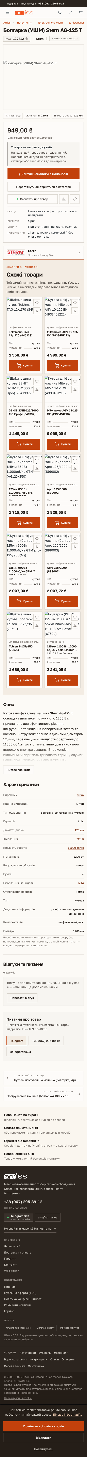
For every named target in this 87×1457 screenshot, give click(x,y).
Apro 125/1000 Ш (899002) (58, 490)
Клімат (54, 1359)
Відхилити (43, 1437)
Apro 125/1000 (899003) (57, 569)
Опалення (68, 1359)
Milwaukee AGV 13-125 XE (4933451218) (62, 412)
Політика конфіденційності (23, 1299)
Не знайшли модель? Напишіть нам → (30, 1228)
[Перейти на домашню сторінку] (34, 12)
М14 (81, 883)
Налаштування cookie (18, 1398)
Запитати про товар (34, 199)
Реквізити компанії (17, 1305)
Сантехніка (36, 1366)
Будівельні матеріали (53, 1352)
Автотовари (28, 1352)
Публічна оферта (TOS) (20, 1292)
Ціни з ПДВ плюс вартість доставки (30, 137)
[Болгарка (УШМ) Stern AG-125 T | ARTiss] (43, 77)
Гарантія (10, 1258)
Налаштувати (43, 1449)
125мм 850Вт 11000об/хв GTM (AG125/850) (20, 491)
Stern (80, 795)
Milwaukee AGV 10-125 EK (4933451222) (62, 333)
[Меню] (7, 12)
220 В (80, 839)
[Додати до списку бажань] (75, 199)
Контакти (10, 1264)
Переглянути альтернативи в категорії (43, 186)
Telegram (16, 1040)
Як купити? (12, 1246)
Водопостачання (15, 1359)
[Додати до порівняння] (64, 199)
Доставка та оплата (17, 1252)
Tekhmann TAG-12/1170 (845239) (20, 333)
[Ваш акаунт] (70, 12)
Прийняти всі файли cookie (43, 1426)
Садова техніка (14, 1366)
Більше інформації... (67, 1414)
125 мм (79, 830)
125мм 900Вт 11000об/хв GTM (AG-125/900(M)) (23, 570)
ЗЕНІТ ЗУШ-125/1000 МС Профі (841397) (23, 412)
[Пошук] (60, 12)
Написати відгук (22, 997)
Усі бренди (11, 1270)
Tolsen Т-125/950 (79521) (21, 648)
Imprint (9, 1311)
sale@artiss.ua (20, 1051)
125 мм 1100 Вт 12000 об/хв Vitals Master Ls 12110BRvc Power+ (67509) (62, 649)
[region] (43, 77)
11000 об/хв (76, 847)
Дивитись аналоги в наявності (43, 174)
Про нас (10, 1286)
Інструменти (38, 1359)
